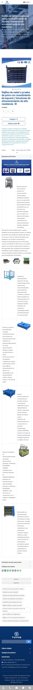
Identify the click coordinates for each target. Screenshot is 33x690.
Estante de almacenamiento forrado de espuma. (14, 610)
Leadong (7, 680)
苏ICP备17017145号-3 (16, 682)
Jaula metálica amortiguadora (11, 614)
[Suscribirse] (28, 641)
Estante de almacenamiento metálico (13, 589)
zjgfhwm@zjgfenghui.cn (10, 662)
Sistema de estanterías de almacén (13, 598)
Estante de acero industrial (10, 592)
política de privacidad (22, 680)
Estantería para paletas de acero (12, 602)
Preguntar (13, 119)
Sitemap (12, 680)
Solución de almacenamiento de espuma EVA (15, 621)
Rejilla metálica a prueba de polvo (12, 605)
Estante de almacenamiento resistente (13, 595)
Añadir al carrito (12, 123)
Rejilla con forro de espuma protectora (14, 617)
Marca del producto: (21, 151)
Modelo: (4, 150)
